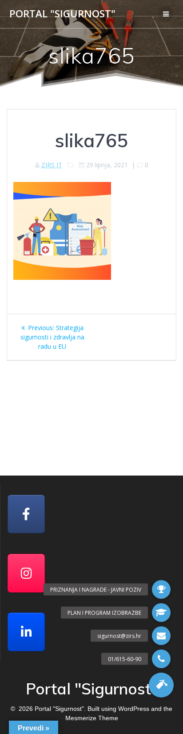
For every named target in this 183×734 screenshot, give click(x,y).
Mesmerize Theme (91, 718)
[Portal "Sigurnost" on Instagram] (26, 573)
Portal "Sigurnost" (62, 14)
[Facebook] (26, 514)
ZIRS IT (51, 165)
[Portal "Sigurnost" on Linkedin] (26, 632)
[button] (161, 685)
